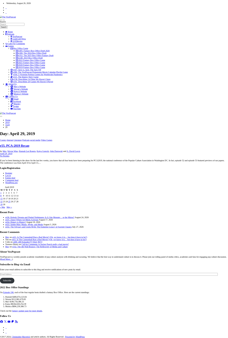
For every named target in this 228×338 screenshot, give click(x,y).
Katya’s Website (20, 91)
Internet (10, 140)
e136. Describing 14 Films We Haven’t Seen (31, 79)
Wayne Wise (12, 151)
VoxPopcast (17, 36)
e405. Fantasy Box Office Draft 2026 (34, 51)
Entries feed (10, 178)
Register (8, 173)
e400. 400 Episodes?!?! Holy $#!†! (27, 242)
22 (1, 201)
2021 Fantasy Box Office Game (31, 63)
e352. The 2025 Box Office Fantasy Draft (35, 55)
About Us (12, 84)
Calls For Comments (16, 44)
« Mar (2, 207)
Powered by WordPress (75, 337)
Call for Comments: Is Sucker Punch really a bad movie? (45, 244)
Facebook (17, 101)
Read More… (6, 259)
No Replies (4, 156)
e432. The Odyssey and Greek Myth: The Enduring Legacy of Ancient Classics (38, 227)
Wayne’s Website (21, 89)
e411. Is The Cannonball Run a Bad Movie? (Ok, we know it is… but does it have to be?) (49, 237)
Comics (3, 140)
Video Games (46, 140)
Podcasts (10, 34)
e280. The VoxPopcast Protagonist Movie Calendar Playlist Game (40, 72)
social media (35, 140)
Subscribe (7, 280)
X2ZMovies (17, 41)
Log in (8, 175)
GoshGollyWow (19, 39)
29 (1, 204)
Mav (4, 151)
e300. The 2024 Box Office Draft (32, 53)
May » (9, 207)
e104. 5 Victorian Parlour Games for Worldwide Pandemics (38, 74)
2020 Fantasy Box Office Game (31, 65)
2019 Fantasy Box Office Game (31, 67)
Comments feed (11, 180)
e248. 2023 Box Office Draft (30, 58)
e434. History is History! (15, 222)
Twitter (16, 106)
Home (10, 32)
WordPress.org (11, 183)
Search (3, 22)
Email (16, 99)
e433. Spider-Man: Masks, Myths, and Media (24, 224)
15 (1, 199)
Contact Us (13, 96)
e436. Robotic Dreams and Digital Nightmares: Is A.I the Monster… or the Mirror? (39, 217)
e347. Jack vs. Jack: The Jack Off (27, 70)
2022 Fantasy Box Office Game (31, 60)
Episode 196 (8, 292)
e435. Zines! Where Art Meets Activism (21, 220)
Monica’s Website (21, 94)
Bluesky (17, 104)
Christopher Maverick (21, 337)
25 (9, 201)
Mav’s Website (20, 86)
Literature (18, 140)
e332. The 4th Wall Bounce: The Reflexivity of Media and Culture (40, 247)
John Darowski (56, 151)
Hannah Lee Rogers (27, 151)
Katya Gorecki (43, 151)
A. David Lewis (73, 151)
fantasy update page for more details (27, 311)
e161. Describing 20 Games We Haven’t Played (33, 82)
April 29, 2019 (6, 153)
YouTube (17, 109)
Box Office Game (20, 48)
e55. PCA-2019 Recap (14, 145)
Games (11, 46)
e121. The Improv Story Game (26, 77)
